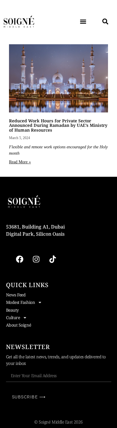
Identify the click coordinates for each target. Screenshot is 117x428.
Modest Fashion (20, 302)
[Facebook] (19, 259)
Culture (13, 317)
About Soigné (18, 325)
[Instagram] (36, 259)
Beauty (12, 310)
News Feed (16, 295)
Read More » (20, 162)
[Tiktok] (52, 259)
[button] (83, 21)
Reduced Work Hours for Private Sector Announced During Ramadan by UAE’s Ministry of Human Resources (58, 125)
